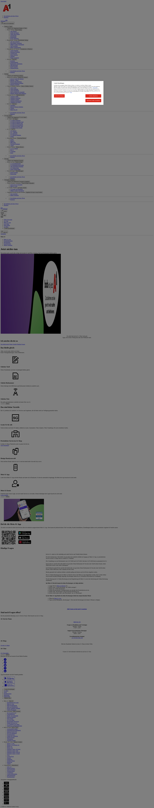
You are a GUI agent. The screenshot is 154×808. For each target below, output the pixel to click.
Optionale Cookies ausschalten (93, 100)
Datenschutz (95, 87)
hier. (71, 92)
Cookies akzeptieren (93, 95)
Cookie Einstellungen (59, 95)
